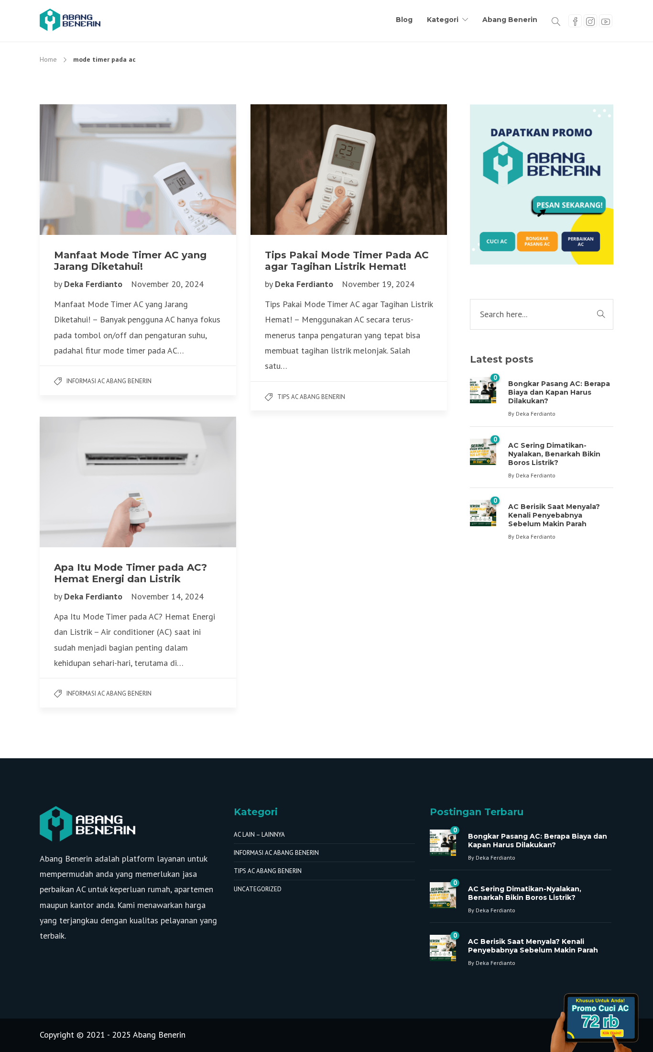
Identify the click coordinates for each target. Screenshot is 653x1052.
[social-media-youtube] (605, 20)
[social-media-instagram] (590, 20)
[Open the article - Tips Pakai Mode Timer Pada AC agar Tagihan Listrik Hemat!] (299, 169)
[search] (556, 20)
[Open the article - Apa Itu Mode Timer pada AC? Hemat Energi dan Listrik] (89, 482)
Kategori (442, 19)
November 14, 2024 (167, 596)
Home (48, 59)
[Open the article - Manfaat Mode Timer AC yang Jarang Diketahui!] (89, 169)
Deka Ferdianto (94, 283)
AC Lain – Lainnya (259, 835)
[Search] (600, 313)
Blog (404, 19)
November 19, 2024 (378, 283)
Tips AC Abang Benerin (311, 397)
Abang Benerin (509, 19)
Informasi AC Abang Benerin (109, 381)
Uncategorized (258, 889)
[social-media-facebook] (575, 20)
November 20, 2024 (167, 283)
